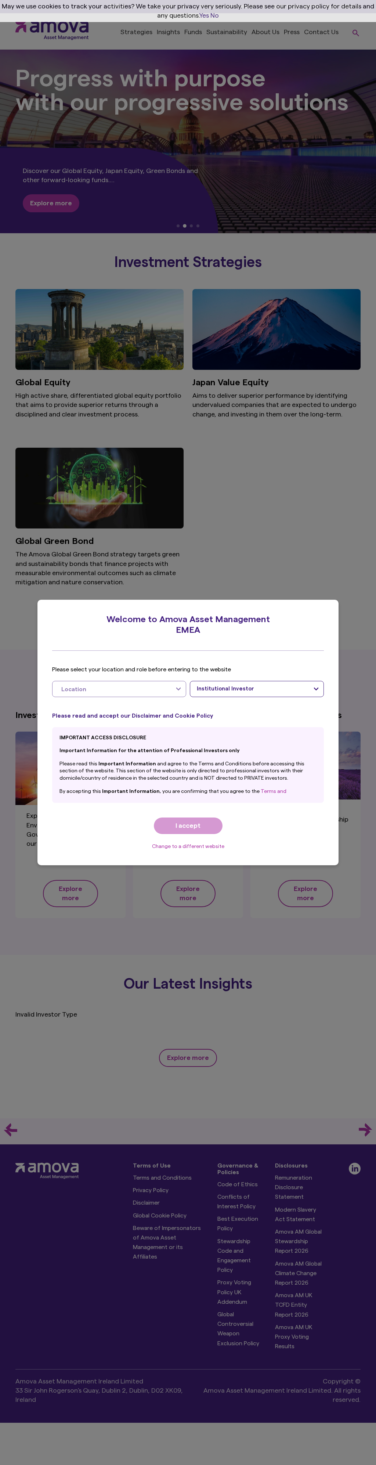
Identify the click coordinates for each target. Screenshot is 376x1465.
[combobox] (119, 689)
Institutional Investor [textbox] (225, 689)
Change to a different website (188, 846)
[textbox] (112, 689)
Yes (204, 15)
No (214, 15)
